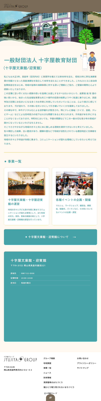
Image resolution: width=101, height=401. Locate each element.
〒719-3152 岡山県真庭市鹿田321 (28, 265)
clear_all (50, 397)
